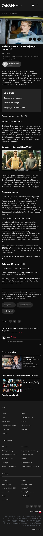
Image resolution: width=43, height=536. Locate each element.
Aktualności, (7, 57)
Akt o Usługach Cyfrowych (30, 466)
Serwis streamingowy (9, 425)
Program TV (25, 488)
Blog (3, 14)
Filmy (3, 417)
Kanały (4, 496)
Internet (24, 429)
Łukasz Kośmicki (25, 305)
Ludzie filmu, (36, 365)
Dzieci (24, 421)
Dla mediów (25, 447)
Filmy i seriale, (28, 57)
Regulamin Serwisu (8, 459)
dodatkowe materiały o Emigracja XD (22, 272)
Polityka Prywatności (9, 466)
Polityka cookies (27, 455)
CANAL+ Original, (17, 57)
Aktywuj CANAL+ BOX (9, 488)
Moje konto (6, 492)
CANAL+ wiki (26, 496)
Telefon (4, 433)
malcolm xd (8, 311)
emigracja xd (8, 305)
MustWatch (5, 500)
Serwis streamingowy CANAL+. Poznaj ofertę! (31, 382)
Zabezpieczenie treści (9, 455)
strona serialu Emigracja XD (18, 268)
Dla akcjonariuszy (7, 451)
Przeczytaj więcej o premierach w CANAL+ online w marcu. (21, 257)
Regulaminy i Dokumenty (30, 451)
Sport (34, 390)
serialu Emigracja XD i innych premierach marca (21, 279)
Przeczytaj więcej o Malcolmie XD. (14, 116)
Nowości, (37, 57)
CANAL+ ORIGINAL (28, 417)
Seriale (4, 413)
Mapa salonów (6, 484)
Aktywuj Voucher (27, 484)
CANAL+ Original (13, 14)
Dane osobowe (27, 463)
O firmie (4, 447)
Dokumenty (6, 421)
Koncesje (5, 463)
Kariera (24, 459)
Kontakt (24, 480)
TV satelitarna (26, 425)
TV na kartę (5, 429)
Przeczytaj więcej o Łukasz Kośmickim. (16, 218)
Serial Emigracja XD (9, 59)
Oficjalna (5, 268)
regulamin (19, 333)
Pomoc (4, 480)
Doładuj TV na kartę (28, 492)
